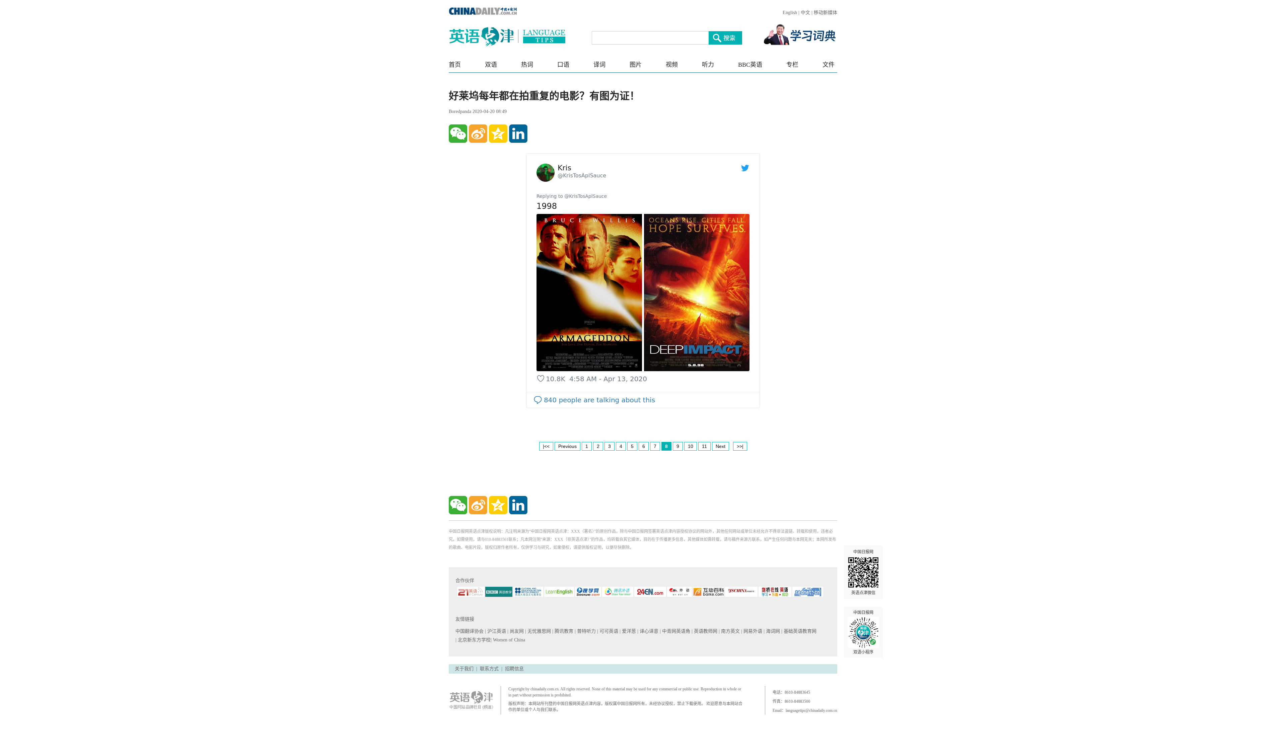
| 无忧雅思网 (538, 631)
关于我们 (464, 668)
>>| (740, 446)
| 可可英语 (608, 631)
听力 (708, 64)
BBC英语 (750, 64)
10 (690, 446)
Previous (567, 446)
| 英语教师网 (705, 631)
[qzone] (498, 133)
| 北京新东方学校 (473, 639)
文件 (829, 64)
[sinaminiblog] (478, 133)
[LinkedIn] (518, 133)
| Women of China (508, 639)
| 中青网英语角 (676, 631)
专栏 (792, 64)
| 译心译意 (648, 631)
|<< (546, 446)
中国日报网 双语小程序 (863, 632)
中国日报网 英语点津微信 (863, 572)
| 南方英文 (730, 631)
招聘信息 (514, 668)
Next (720, 446)
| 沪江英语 (496, 631)
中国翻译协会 (470, 631)
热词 (527, 64)
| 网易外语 (752, 631)
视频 (672, 64)
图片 (636, 64)
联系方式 (489, 668)
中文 (805, 12)
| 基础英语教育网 (799, 631)
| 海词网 (772, 631)
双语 (491, 64)
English (790, 12)
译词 (599, 64)
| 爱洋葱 (628, 631)
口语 (563, 64)
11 (704, 446)
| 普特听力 (586, 631)
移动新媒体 (825, 12)
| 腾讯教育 (563, 631)
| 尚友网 (516, 631)
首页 (455, 64)
